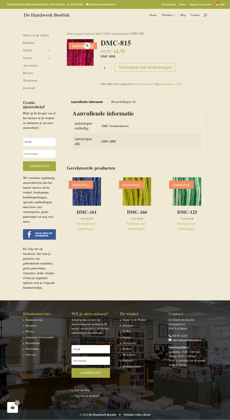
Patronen (28, 42)
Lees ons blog (82, 390)
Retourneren (33, 343)
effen (99, 34)
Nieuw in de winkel (36, 35)
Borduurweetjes (132, 366)
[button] (87, 45)
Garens (27, 58)
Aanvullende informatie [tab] (87, 101)
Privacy (182, 4)
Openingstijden (169, 4)
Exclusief (29, 88)
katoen (89, 34)
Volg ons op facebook (86, 396)
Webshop (167, 15)
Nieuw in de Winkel (134, 320)
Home (153, 15)
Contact (195, 15)
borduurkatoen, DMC (171, 84)
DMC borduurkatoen (116, 34)
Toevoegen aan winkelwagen (145, 67)
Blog (183, 15)
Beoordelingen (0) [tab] (123, 101)
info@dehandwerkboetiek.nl (187, 340)
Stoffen (27, 50)
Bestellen (31, 325)
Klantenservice (34, 320)
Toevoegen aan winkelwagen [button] (85, 226)
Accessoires (30, 65)
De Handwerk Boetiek (102, 414)
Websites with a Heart (137, 414)
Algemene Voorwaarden (200, 4)
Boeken (28, 73)
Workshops (30, 80)
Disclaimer (32, 349)
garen (80, 34)
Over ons (31, 355)
